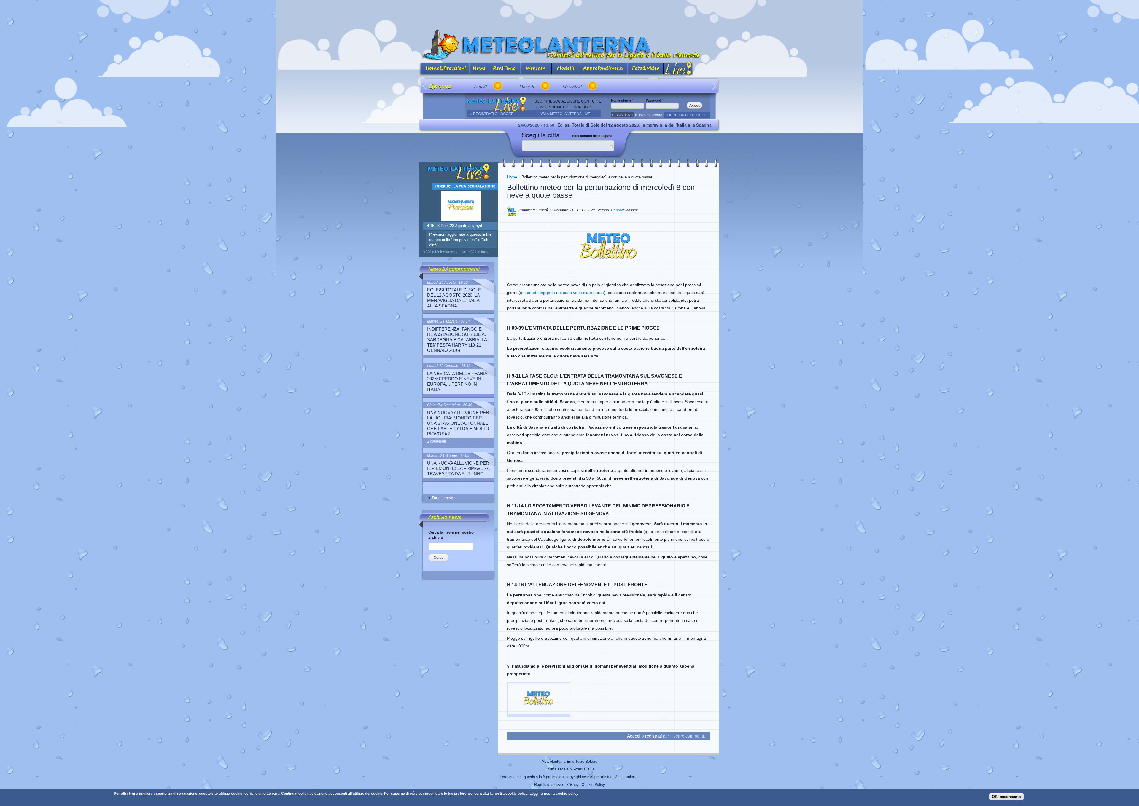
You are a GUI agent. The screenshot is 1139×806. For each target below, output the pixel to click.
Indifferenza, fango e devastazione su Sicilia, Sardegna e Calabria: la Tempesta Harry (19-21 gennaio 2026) (457, 339)
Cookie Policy (593, 784)
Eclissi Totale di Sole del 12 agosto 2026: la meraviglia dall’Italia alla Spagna (581, 125)
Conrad (617, 210)
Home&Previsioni (444, 69)
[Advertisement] (569, 13)
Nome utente (622, 100)
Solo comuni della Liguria (592, 135)
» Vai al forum (479, 252)
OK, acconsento (1006, 796)
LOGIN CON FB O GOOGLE (687, 114)
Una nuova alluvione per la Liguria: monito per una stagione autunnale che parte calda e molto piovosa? (458, 423)
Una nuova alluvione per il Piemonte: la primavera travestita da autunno (458, 468)
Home (512, 177)
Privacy (572, 784)
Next (714, 85)
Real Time (504, 69)
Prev (425, 85)
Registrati (622, 114)
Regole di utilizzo (548, 784)
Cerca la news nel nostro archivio (451, 535)
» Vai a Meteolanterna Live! (564, 113)
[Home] (569, 45)
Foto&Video (646, 69)
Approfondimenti (604, 69)
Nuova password (648, 114)
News (479, 69)
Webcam (536, 69)
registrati (653, 735)
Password (654, 100)
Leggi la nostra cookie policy (553, 793)
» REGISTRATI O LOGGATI (491, 113)
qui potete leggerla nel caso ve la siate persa (562, 292)
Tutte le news (443, 498)
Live (678, 69)
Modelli (566, 69)
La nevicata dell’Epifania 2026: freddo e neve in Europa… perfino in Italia (457, 381)
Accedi (633, 735)
